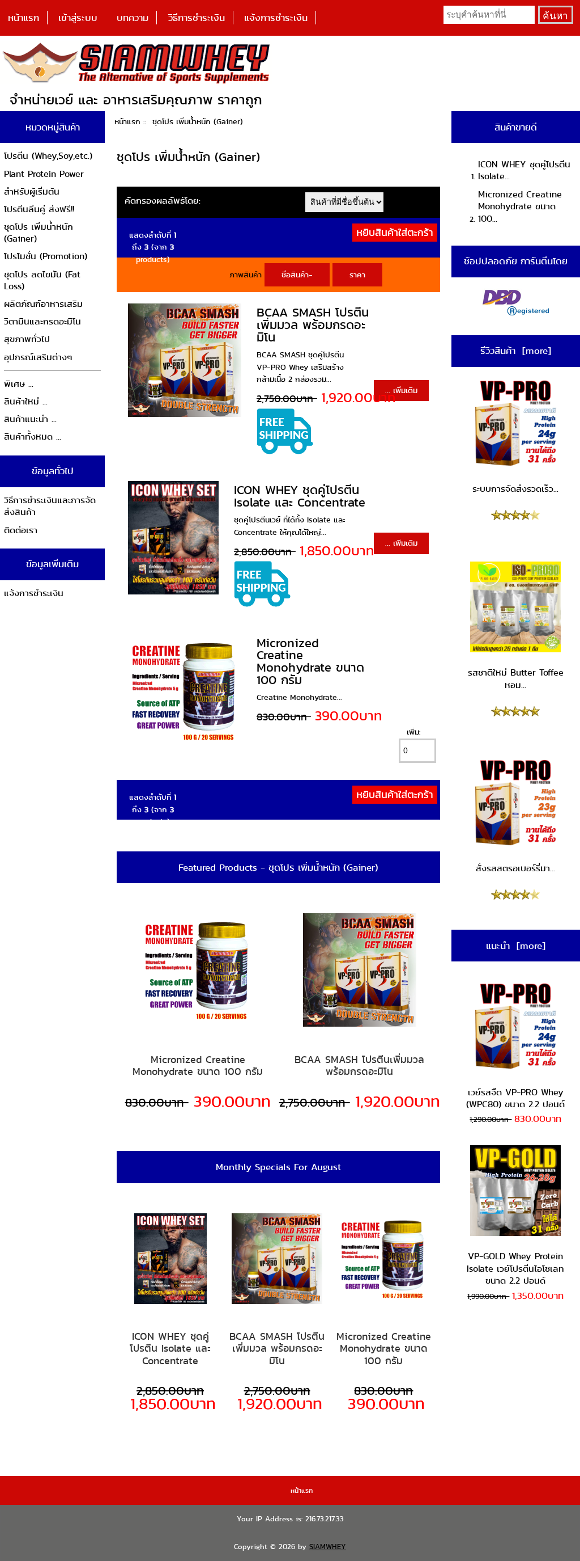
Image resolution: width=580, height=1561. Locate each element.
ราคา (357, 274)
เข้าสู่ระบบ (77, 17)
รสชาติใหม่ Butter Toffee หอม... (516, 678)
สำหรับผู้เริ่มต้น (31, 191)
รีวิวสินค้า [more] (515, 350)
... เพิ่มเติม (401, 390)
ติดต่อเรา (20, 530)
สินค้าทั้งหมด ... (32, 436)
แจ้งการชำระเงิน (276, 17)
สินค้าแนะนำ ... (30, 418)
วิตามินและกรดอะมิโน (42, 321)
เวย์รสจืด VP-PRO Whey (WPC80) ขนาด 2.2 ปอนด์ (515, 1098)
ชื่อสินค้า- (297, 274)
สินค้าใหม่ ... (26, 401)
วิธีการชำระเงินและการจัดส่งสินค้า (50, 506)
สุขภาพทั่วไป (27, 338)
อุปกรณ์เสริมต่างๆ (38, 357)
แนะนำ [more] (515, 945)
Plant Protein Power (44, 173)
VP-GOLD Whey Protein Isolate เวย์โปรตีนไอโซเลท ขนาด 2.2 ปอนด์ (515, 1268)
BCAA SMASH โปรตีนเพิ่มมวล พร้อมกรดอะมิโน (313, 324)
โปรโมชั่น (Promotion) (45, 256)
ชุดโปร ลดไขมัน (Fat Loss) (42, 280)
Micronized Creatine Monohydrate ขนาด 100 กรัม (310, 661)
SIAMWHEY (327, 1546)
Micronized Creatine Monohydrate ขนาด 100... (520, 206)
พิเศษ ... (18, 383)
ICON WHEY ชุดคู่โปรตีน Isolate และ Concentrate (299, 496)
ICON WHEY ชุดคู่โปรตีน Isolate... (524, 170)
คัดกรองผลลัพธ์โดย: (163, 200)
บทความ (132, 17)
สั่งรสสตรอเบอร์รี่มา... (515, 868)
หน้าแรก (23, 17)
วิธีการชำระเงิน (196, 17)
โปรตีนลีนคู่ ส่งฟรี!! (39, 209)
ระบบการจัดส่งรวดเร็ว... (515, 488)
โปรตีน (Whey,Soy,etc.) (48, 155)
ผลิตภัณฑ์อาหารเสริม (43, 303)
